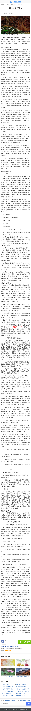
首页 (8, 4)
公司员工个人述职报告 (7, 684)
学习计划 (20, 4)
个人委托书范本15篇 (21, 686)
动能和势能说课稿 (20, 693)
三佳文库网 (13, 709)
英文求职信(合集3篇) (21, 684)
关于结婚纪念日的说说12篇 (8, 691)
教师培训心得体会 (20, 695)
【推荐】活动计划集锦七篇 (22, 691)
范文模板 (13, 4)
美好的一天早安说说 (6, 693)
